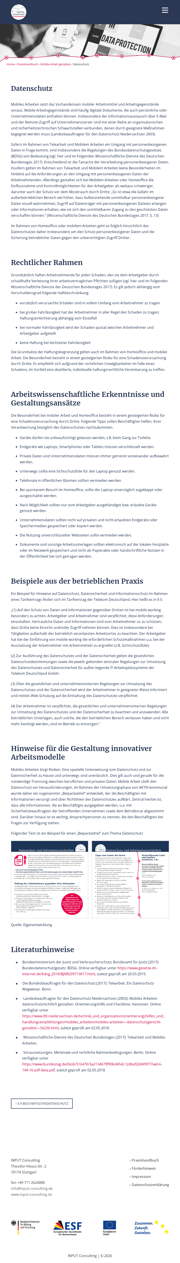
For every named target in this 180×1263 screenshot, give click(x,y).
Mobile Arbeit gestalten (55, 64)
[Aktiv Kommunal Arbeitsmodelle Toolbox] (18, 12)
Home (11, 64)
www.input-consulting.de (31, 1194)
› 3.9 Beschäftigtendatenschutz (42, 1103)
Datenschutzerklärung (150, 1184)
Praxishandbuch (27, 64)
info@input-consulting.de (32, 1188)
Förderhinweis (144, 1168)
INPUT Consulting (82, 1255)
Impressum (141, 1176)
